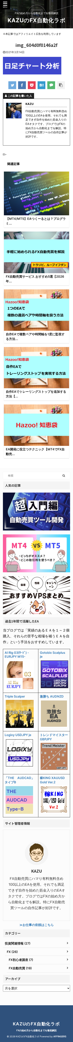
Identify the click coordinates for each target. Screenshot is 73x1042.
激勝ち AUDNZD (52, 696)
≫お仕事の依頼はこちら (36, 925)
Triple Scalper (15, 696)
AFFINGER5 (59, 1036)
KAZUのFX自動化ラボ (37, 20)
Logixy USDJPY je (18, 735)
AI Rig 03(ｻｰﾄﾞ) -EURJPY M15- (17, 654)
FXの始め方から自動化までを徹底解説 (36, 1030)
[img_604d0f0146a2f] (41, 85)
